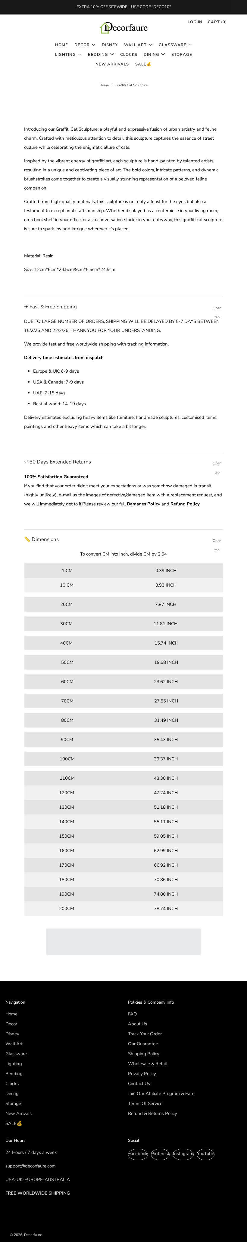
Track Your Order (145, 1034)
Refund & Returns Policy (152, 1113)
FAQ (132, 1014)
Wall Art (135, 45)
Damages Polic (142, 504)
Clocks (128, 54)
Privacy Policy (142, 1074)
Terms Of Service (145, 1103)
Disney (110, 45)
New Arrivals (112, 64)
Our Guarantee (143, 1044)
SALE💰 (143, 64)
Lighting (65, 54)
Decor (82, 45)
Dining (151, 54)
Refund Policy (185, 504)
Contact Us (139, 1084)
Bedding (98, 54)
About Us (137, 1024)
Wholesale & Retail (147, 1064)
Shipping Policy (143, 1054)
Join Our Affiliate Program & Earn (161, 1094)
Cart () (217, 22)
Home (61, 45)
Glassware (172, 45)
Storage (181, 54)
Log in (195, 22)
